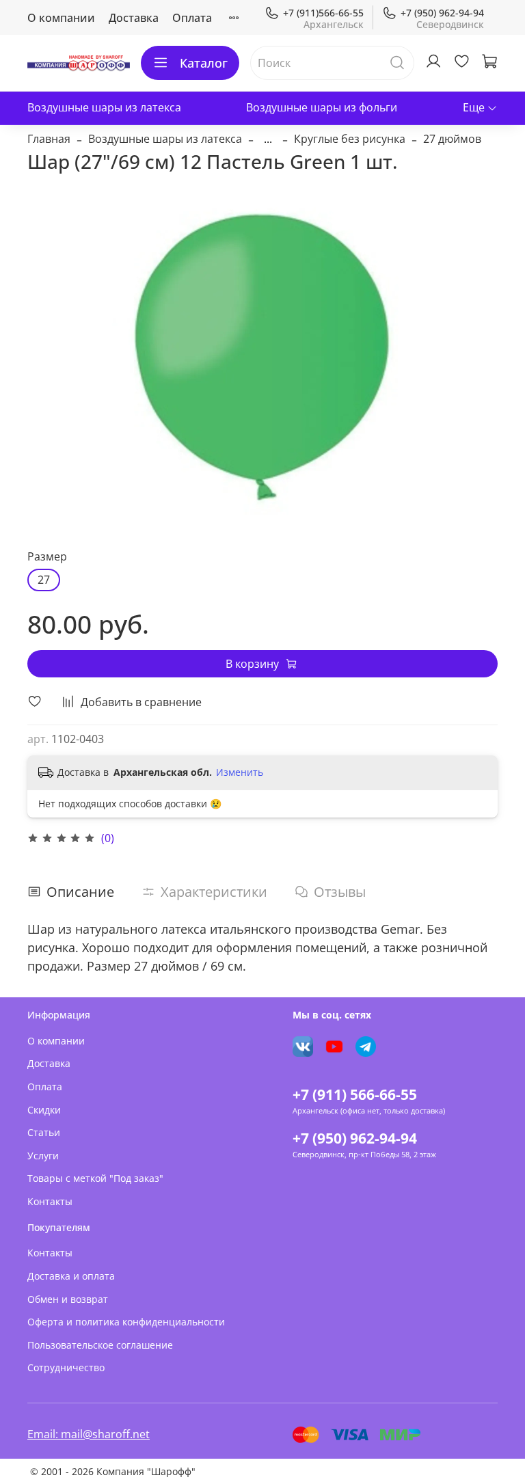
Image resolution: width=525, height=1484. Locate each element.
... (268, 139)
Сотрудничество (66, 1367)
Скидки (44, 1109)
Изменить (239, 772)
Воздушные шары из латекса (104, 107)
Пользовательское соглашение (100, 1344)
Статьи (43, 1132)
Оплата (192, 17)
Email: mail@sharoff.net (88, 1434)
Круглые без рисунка (349, 138)
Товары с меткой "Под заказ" (95, 1178)
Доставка (134, 17)
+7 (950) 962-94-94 (442, 12)
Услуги (43, 1155)
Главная (48, 138)
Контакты (49, 1201)
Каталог (204, 63)
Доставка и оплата (71, 1275)
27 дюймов (452, 138)
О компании (61, 17)
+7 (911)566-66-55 (323, 12)
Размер (47, 556)
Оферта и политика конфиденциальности (126, 1321)
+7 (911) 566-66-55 (355, 1094)
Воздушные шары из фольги (321, 107)
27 (44, 579)
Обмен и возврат (67, 1299)
